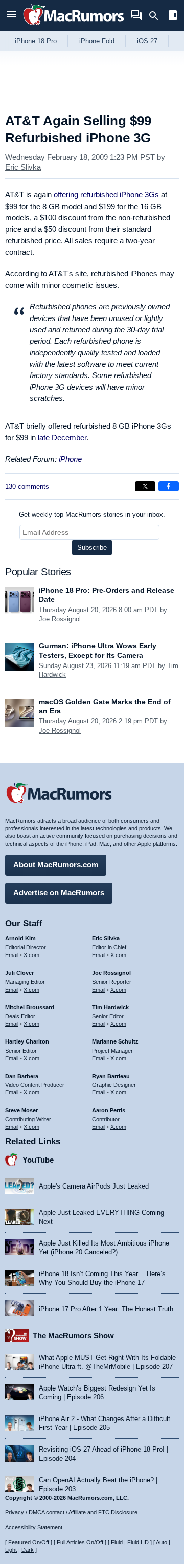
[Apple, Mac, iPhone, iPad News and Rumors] (73, 27)
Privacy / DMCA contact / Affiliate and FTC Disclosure (71, 1512)
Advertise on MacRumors (58, 892)
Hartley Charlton (27, 1041)
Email (11, 955)
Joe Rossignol (60, 619)
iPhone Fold (96, 41)
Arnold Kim (20, 938)
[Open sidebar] (173, 16)
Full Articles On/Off (80, 1542)
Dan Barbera (21, 1076)
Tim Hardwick (110, 1007)
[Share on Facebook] (168, 486)
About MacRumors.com (55, 864)
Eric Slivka (23, 167)
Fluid (117, 1542)
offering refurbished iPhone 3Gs (106, 194)
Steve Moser (21, 1110)
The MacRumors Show (73, 1335)
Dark (27, 1550)
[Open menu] (11, 15)
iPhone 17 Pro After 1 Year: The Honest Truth (106, 1309)
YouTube (38, 1159)
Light (11, 1550)
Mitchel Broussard (29, 1007)
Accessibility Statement (33, 1527)
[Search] (157, 15)
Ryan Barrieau (111, 1076)
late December (62, 437)
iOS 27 (147, 41)
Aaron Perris (108, 1110)
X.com (31, 955)
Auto (161, 1542)
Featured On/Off (28, 1542)
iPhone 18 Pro (36, 41)
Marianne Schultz (115, 1041)
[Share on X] (145, 486)
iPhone (70, 459)
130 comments (27, 486)
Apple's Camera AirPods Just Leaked (94, 1186)
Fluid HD (138, 1542)
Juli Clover (19, 973)
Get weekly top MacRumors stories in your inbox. (92, 514)
